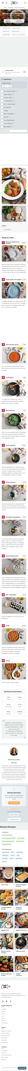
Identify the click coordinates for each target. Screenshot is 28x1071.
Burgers (3, 1020)
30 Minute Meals (5, 1033)
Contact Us (4, 1052)
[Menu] (2, 2)
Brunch (3, 1011)
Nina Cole (8, 21)
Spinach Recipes (20, 841)
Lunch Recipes (21, 838)
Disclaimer (3, 1059)
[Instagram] (2, 1001)
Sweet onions (19, 852)
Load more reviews (14, 819)
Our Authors (4, 1050)
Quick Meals (4, 1040)
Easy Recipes (4, 1042)
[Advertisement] (14, 52)
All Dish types (4, 1023)
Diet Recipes (4, 1037)
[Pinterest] (6, 1001)
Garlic (12, 852)
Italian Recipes (7, 229)
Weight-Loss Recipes (6, 1031)
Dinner (2, 1013)
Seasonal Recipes (5, 1035)
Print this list (6, 131)
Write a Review (14, 802)
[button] (25, 2)
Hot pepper (4, 858)
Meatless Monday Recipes (8, 841)
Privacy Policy (4, 1057)
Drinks (2, 1018)
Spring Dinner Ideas (6, 844)
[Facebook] (10, 1001)
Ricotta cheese (5, 852)
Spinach (13, 855)
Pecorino (4, 861)
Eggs (18, 855)
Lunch (2, 1016)
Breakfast (3, 1009)
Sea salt (11, 858)
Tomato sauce (5, 855)
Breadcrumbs (19, 858)
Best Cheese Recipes (7, 835)
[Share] (6, 2)
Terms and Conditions (6, 1055)
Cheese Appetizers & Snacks (8, 838)
